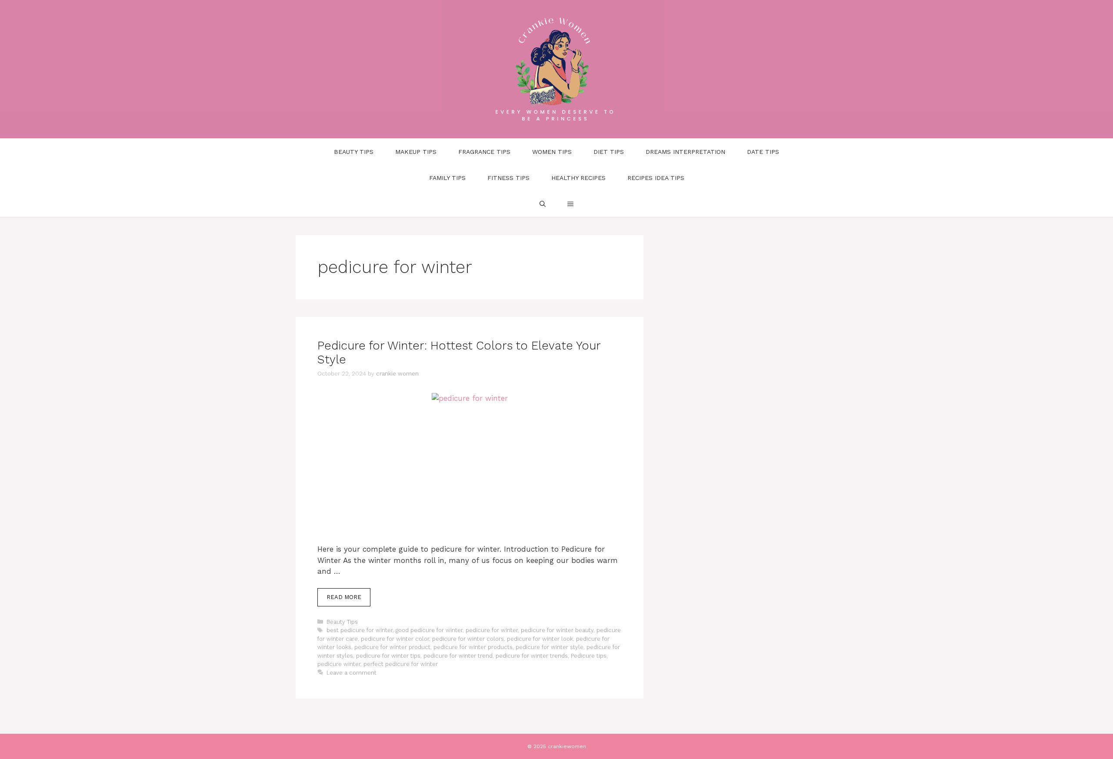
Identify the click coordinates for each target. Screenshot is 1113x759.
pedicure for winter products (473, 647)
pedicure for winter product (392, 647)
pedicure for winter (492, 630)
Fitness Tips (508, 177)
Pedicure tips (588, 655)
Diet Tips (608, 151)
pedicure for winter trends (532, 655)
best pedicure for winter (360, 630)
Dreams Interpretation (685, 151)
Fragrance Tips (484, 151)
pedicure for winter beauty (557, 630)
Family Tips (447, 177)
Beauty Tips (353, 151)
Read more (344, 597)
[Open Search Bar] (542, 204)
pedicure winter (338, 664)
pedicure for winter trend (458, 655)
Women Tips (552, 151)
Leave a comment (352, 672)
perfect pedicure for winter (400, 664)
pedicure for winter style (549, 647)
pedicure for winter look (540, 639)
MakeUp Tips (416, 151)
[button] (570, 204)
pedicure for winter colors (468, 639)
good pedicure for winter (429, 630)
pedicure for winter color (395, 639)
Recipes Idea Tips (655, 177)
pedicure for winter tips (388, 655)
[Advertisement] (469, 479)
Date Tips (763, 151)
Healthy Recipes (578, 177)
